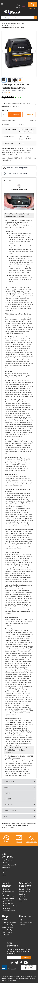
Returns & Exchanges (8, 896)
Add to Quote (32, 158)
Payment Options (7, 901)
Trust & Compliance (10, 980)
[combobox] (19, 17)
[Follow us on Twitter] (16, 963)
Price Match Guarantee (9, 911)
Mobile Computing (7, 927)
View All (33, 120)
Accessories (8, 799)
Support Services (24, 891)
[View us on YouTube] (26, 963)
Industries (22, 896)
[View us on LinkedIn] (12, 963)
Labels (6, 787)
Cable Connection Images (10, 906)
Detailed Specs (9, 781)
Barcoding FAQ (6, 908)
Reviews (7, 793)
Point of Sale (6, 935)
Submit (26, 958)
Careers (4, 870)
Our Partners (6, 867)
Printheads (8, 805)
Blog (3, 872)
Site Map (15, 978)
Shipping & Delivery (8, 898)
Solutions (22, 894)
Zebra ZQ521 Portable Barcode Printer (13, 27)
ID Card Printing (7, 932)
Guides (21, 901)
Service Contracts (11, 810)
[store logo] (12, 12)
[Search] (35, 17)
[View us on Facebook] (21, 963)
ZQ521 (8, 92)
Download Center (7, 903)
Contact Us (31, 8)
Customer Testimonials (9, 865)
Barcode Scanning (7, 925)
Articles (4, 875)
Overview (7, 180)
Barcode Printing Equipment (16, 23)
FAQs (5, 816)
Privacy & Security (24, 978)
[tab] (19, 179)
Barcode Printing (7, 930)
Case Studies (23, 899)
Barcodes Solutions (25, 889)
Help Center (5, 889)
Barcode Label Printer (8, 25)
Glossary (22, 925)
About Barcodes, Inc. (8, 860)
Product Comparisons (26, 922)
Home (3, 23)
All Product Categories (9, 922)
